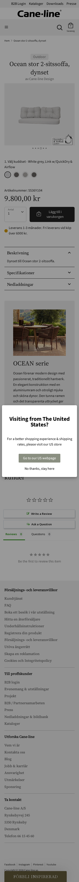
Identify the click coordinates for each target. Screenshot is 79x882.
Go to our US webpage (39, 458)
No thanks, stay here (39, 468)
